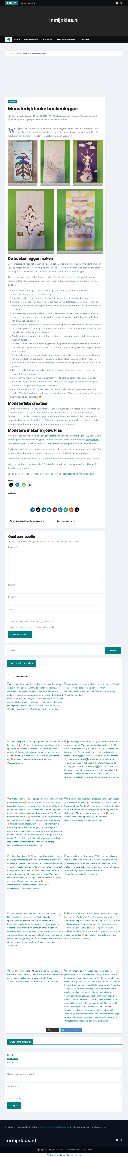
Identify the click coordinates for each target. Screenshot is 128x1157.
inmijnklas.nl (64, 20)
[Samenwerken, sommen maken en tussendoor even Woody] (92, 710)
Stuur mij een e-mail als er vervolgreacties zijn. (31, 621)
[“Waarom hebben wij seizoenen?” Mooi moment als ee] (92, 883)
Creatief (12, 101)
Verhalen (47, 39)
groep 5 (93, 116)
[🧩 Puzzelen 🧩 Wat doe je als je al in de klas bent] (92, 940)
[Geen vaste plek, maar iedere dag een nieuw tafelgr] (35, 710)
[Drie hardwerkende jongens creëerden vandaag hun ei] (92, 825)
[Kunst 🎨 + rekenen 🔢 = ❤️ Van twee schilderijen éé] (35, 997)
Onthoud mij (15, 1098)
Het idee (11, 1055)
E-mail (12, 597)
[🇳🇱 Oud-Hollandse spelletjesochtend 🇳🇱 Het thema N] (35, 940)
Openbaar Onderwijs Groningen (54, 1127)
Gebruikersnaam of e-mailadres (21, 1074)
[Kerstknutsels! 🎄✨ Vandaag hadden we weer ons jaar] (92, 997)
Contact (84, 39)
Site (10, 609)
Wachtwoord (13, 1086)
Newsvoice (71, 1149)
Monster (45, 119)
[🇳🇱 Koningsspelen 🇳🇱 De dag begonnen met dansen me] (35, 768)
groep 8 (30, 119)
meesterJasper (24, 116)
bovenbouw (73, 116)
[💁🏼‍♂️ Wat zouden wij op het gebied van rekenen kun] (35, 825)
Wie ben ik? (12, 1058)
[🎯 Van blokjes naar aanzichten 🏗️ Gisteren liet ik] (92, 768)
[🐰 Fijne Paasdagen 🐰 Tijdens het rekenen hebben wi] (35, 883)
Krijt (38, 119)
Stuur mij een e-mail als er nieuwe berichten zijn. (32, 627)
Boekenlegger (60, 116)
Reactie (12, 547)
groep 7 (21, 119)
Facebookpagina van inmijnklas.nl (78, 473)
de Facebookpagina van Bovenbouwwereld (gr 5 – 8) (63, 435)
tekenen (65, 119)
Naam (11, 585)
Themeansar (86, 1149)
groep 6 (12, 119)
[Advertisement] (64, 77)
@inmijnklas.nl (86, 464)
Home (17, 39)
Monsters (55, 119)
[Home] (8, 40)
